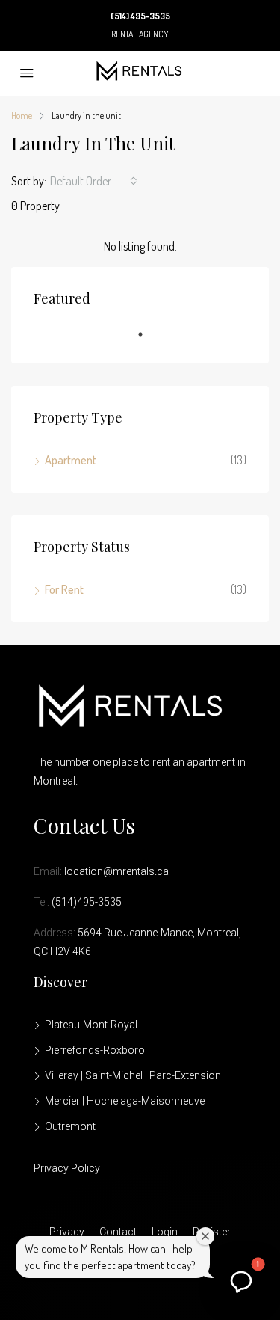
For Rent (64, 589)
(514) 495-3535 (140, 16)
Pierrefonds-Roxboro (95, 1050)
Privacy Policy (67, 1168)
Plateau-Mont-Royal (91, 1025)
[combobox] (94, 181)
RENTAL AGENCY (140, 34)
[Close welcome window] (205, 1236)
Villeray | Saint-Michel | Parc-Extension (133, 1075)
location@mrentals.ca (116, 871)
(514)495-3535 (87, 902)
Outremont (70, 1126)
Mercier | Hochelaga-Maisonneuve (125, 1101)
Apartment (70, 459)
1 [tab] (147, 340)
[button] (241, 1281)
